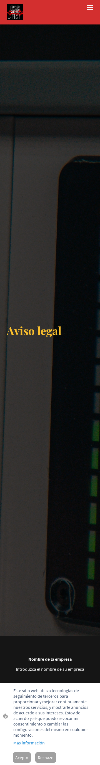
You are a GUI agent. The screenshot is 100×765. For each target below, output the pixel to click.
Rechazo (46, 757)
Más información (29, 743)
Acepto (21, 757)
